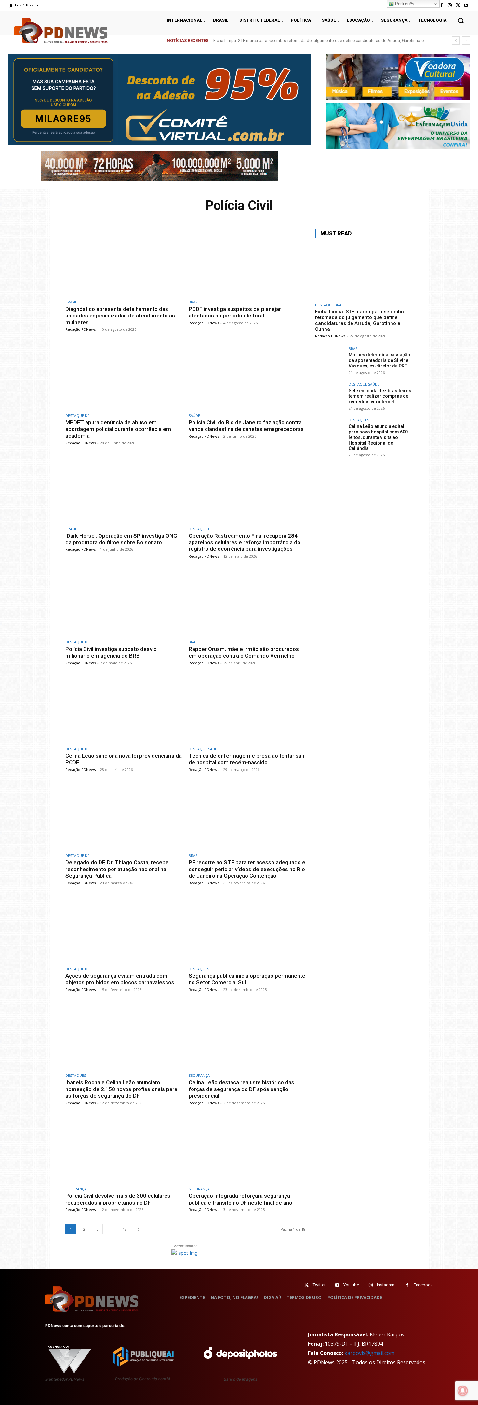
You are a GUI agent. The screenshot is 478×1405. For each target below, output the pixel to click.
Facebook (423, 1285)
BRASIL (71, 302)
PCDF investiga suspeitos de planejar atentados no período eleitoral (235, 312)
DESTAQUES (199, 969)
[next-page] (138, 1229)
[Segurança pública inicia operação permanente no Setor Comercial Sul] (247, 929)
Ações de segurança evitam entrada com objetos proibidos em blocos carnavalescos (119, 979)
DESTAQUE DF (77, 415)
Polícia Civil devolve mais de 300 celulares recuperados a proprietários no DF (117, 1198)
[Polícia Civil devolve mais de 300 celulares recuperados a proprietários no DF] (123, 1149)
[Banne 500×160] (398, 126)
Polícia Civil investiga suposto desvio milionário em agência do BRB (111, 652)
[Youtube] (466, 5)
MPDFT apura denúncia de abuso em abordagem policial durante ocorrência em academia (118, 429)
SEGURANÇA (199, 1075)
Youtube (351, 1285)
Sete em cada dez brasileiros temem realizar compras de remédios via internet (380, 396)
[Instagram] (449, 5)
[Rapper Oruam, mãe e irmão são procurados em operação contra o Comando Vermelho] (247, 603)
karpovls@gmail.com (369, 1353)
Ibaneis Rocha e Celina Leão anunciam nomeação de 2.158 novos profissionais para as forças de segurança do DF (121, 1089)
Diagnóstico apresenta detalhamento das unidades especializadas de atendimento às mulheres (120, 316)
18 (124, 1229)
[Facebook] (441, 5)
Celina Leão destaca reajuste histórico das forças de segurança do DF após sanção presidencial (241, 1089)
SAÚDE (194, 415)
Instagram (386, 1285)
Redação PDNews (80, 329)
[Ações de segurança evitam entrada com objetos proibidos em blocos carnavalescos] (123, 929)
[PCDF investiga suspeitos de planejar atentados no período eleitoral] (247, 262)
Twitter (319, 1285)
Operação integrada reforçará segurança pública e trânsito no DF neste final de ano (240, 1198)
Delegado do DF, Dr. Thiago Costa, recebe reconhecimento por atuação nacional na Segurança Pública (117, 869)
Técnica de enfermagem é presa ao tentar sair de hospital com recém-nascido (247, 759)
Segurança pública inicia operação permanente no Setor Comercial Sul (247, 979)
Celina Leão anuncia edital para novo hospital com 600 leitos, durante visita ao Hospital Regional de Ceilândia (378, 437)
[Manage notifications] (463, 1391)
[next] (466, 40)
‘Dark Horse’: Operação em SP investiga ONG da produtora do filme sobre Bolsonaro (121, 539)
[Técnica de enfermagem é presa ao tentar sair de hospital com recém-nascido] (247, 709)
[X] (458, 5)
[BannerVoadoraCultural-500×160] (398, 77)
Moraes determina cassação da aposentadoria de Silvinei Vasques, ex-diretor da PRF (298, 40)
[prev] (456, 40)
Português (404, 3)
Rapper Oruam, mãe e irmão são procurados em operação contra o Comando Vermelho (244, 652)
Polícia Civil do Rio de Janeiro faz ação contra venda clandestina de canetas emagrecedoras (246, 425)
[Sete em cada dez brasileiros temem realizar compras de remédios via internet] (329, 397)
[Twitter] (306, 1285)
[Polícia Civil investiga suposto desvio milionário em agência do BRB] (123, 603)
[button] (460, 20)
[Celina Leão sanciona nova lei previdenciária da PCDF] (123, 709)
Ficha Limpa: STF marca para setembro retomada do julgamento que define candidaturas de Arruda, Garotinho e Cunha (360, 320)
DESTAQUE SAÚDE (204, 749)
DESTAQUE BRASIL (330, 305)
